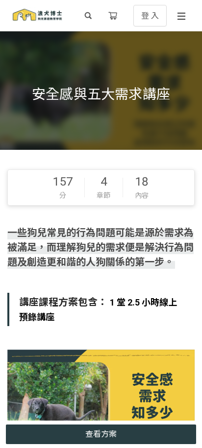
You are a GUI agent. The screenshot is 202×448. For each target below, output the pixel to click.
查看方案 (101, 434)
